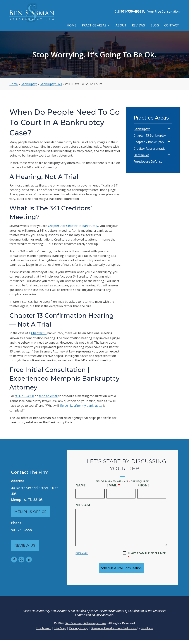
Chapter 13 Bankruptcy (150, 135)
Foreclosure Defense (148, 161)
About (121, 25)
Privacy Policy (78, 628)
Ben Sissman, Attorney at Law (85, 623)
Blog (154, 25)
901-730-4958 (130, 11)
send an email (48, 396)
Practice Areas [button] (94, 25)
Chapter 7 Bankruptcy (149, 142)
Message (83, 505)
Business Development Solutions (114, 628)
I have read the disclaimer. (147, 555)
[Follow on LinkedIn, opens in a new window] (29, 559)
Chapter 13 (39, 333)
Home (71, 25)
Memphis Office (30, 512)
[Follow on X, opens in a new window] (21, 559)
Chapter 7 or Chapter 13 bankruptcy (73, 226)
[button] (185, 613)
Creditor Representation (150, 149)
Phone (143, 485)
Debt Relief (141, 155)
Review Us (24, 545)
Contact (171, 25)
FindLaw (147, 628)
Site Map (60, 628)
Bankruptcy (142, 129)
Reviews (138, 25)
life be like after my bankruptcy (80, 406)
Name (80, 485)
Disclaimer (81, 553)
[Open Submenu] (169, 129)
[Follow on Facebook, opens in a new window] (14, 559)
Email (113, 485)
